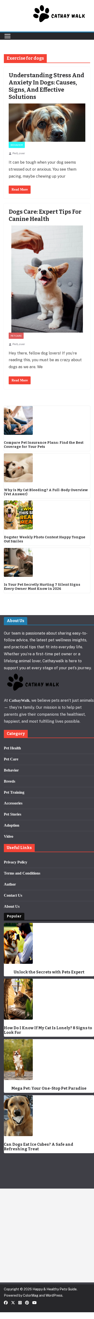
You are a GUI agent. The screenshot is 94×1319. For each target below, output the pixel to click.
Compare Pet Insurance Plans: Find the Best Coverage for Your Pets (43, 445)
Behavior (17, 144)
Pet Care (16, 335)
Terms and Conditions (22, 873)
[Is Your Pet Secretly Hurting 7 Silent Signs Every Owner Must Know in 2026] (47, 562)
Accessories (13, 803)
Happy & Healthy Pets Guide (55, 1289)
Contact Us (13, 895)
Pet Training (14, 792)
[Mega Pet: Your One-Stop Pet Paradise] (49, 1059)
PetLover (19, 153)
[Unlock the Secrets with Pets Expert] (49, 943)
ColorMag (30, 1295)
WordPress (54, 1295)
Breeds (9, 781)
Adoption (11, 825)
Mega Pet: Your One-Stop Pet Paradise (49, 1088)
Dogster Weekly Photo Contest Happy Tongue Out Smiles (44, 539)
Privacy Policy (15, 862)
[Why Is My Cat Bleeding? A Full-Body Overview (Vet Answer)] (47, 467)
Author (10, 884)
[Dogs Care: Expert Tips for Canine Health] (47, 279)
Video (8, 836)
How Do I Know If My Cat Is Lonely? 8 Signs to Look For (48, 1030)
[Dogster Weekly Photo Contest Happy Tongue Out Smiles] (47, 515)
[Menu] (7, 36)
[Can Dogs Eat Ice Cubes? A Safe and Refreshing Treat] (49, 1115)
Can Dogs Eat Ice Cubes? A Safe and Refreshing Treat (38, 1146)
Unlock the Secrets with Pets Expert (49, 972)
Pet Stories (12, 814)
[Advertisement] (47, 1235)
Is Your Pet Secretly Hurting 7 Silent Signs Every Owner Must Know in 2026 (42, 587)
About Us (12, 906)
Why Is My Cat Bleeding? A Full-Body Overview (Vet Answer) (46, 492)
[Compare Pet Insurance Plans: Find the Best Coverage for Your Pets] (47, 420)
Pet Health (12, 748)
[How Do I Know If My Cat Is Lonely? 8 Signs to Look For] (49, 999)
